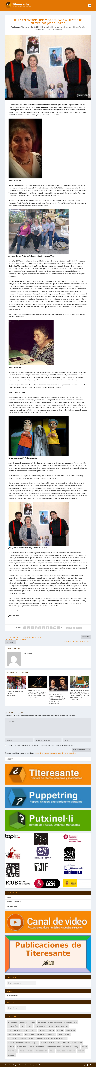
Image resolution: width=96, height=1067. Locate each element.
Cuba (22, 1026)
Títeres (29, 1051)
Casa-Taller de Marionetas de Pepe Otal (62, 1022)
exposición (42, 1030)
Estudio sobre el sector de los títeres (22, 1030)
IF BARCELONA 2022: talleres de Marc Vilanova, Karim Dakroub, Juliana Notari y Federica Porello (37, 692)
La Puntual (40, 1034)
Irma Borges (29, 1034)
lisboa (60, 1034)
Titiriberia (67, 1047)
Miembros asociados (13, 902)
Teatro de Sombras (53, 1047)
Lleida (67, 1034)
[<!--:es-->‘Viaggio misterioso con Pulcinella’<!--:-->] (16, 682)
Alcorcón (23, 1022)
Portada (82, 27)
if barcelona (70, 1030)
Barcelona (42, 1022)
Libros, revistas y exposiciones (67, 27)
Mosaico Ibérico (43, 1038)
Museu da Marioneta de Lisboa (19, 1043)
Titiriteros (38, 29)
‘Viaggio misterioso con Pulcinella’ (15, 692)
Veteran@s (46, 29)
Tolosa (84, 1047)
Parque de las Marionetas (50, 1043)
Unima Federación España (66, 1051)
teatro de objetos (37, 1047)
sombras (11, 1047)
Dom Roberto (40, 1026)
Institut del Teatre (15, 1034)
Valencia (81, 1051)
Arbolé (32, 1022)
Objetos (35, 1043)
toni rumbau (12, 1051)
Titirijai (76, 1047)
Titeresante (25, 27)
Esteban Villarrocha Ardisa (58, 1026)
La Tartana (51, 1034)
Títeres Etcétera (41, 1051)
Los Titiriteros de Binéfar (17, 1038)
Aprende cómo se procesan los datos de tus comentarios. (56, 753)
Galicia (51, 1030)
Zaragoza (11, 1055)
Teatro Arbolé (22, 1047)
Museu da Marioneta (58, 1038)
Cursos (29, 1026)
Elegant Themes (18, 1065)
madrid (31, 1038)
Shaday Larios (77, 1043)
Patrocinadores (12, 906)
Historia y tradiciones (48, 27)
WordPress (39, 1065)
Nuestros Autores (12, 995)
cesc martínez (13, 1026)
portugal (66, 1043)
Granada (60, 1030)
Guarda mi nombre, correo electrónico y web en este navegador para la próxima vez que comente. (41, 745)
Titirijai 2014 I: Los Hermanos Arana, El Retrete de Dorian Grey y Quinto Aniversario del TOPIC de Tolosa (57, 698)
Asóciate (9, 897)
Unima (52, 1051)
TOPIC (22, 1051)
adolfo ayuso (13, 1022)
